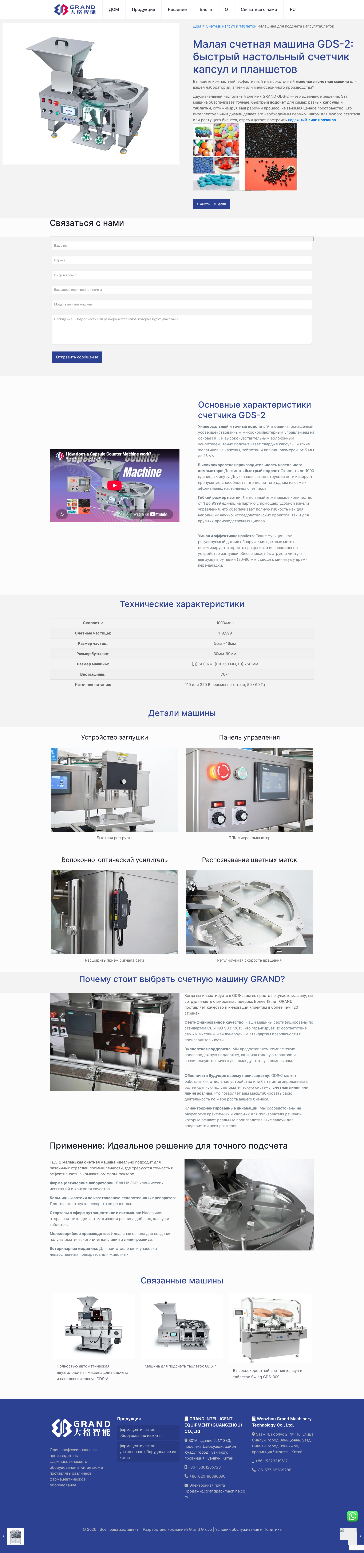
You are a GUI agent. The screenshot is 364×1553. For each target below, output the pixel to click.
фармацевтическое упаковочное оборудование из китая (147, 1452)
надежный (312, 120)
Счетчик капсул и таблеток (231, 26)
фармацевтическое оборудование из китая (141, 1432)
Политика (273, 1529)
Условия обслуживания (237, 1529)
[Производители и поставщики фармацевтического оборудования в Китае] (75, 9)
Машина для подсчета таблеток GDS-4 (181, 1366)
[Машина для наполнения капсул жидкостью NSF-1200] (352, 1536)
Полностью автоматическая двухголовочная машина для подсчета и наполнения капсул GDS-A (92, 1372)
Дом (197, 26)
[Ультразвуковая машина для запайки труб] (12, 1536)
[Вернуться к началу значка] (343, 1544)
